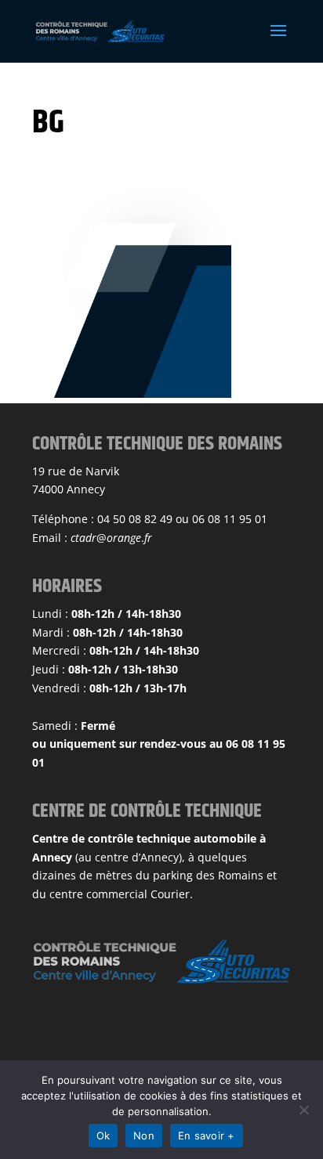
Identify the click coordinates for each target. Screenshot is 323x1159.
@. (111, 537)
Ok (103, 1135)
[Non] (303, 1109)
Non (143, 1135)
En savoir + (206, 1135)
